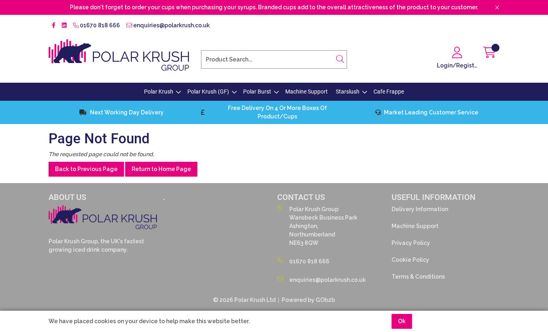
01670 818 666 (99, 25)
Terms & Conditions (418, 276)
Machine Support (306, 91)
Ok (402, 321)
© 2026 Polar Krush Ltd (244, 300)
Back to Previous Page (86, 169)
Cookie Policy (410, 260)
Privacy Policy (411, 243)
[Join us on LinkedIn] (64, 25)
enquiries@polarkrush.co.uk (171, 25)
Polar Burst (257, 91)
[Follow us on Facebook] (54, 25)
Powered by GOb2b (308, 300)
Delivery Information (420, 209)
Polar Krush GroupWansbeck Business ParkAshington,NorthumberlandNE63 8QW (323, 226)
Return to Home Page (161, 169)
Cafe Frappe (388, 91)
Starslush (347, 91)
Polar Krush (158, 91)
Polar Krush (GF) (208, 91)
